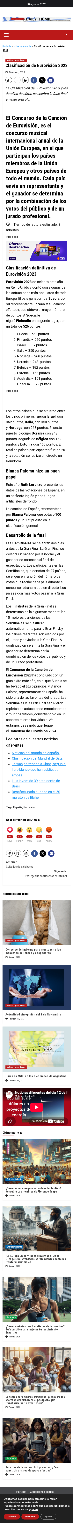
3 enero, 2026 (14, 957)
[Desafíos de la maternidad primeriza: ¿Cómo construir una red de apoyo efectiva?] (37, 1440)
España (17, 807)
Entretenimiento (23, 46)
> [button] (66, 34)
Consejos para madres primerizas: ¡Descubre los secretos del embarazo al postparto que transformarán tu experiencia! (35, 1400)
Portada (7, 46)
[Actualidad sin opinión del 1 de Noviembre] (37, 987)
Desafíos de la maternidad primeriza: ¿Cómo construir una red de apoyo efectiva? (33, 1469)
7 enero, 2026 (14, 1407)
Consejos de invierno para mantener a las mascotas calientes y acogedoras (33, 951)
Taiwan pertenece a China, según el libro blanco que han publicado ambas (39, 769)
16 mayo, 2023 (17, 72)
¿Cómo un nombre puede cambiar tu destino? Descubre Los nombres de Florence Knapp (33, 1190)
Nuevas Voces (13, 1388)
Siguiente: (46, 874)
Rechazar (30, 1516)
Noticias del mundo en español (36, 753)
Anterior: (19, 864)
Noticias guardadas (16, 60)
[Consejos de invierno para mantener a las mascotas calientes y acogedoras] (37, 922)
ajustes (33, 1509)
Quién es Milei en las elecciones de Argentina (36, 1076)
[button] (6, 34)
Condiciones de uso (42, 1491)
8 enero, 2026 (14, 1195)
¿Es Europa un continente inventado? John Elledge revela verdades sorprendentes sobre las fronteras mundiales (35, 1259)
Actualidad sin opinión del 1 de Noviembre (33, 1014)
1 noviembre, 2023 (16, 1019)
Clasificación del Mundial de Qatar (38, 758)
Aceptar (12, 1516)
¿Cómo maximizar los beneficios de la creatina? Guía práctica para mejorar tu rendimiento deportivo (35, 1329)
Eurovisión (30, 807)
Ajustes (48, 1516)
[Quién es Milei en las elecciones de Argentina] (37, 1049)
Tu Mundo (11, 1317)
